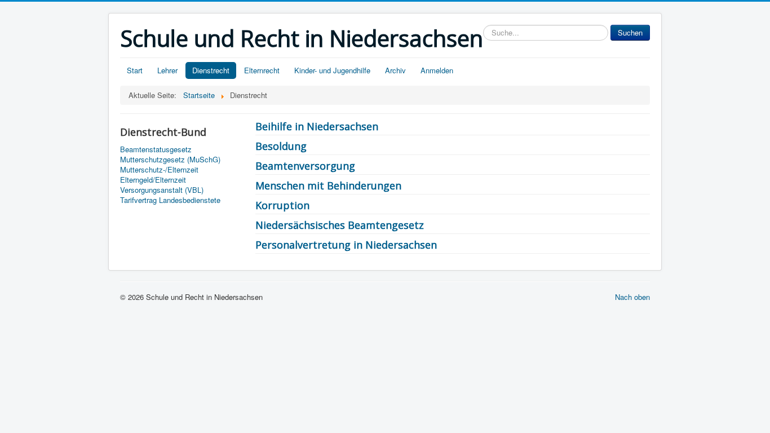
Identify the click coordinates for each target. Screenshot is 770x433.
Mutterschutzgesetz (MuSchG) (170, 159)
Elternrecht (262, 70)
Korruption (282, 205)
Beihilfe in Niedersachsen (316, 126)
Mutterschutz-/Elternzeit (159, 170)
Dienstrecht (210, 70)
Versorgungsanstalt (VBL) (161, 190)
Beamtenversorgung (305, 166)
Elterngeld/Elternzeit (153, 180)
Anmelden (437, 70)
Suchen (630, 32)
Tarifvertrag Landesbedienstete (170, 200)
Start (135, 70)
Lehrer (167, 70)
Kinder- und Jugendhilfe (332, 70)
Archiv (395, 70)
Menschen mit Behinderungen (328, 185)
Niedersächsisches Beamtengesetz (339, 225)
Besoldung (281, 146)
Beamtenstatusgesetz (156, 149)
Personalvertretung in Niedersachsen (346, 244)
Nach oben (632, 296)
